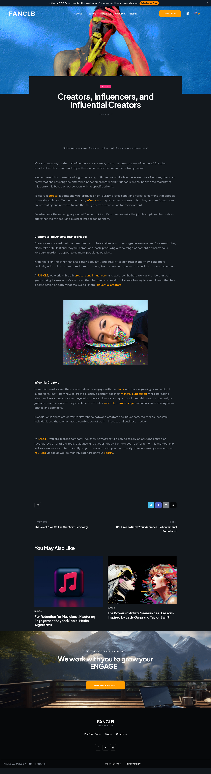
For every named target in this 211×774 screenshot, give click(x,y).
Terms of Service (112, 763)
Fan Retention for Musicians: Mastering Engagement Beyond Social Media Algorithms (64, 620)
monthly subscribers (134, 394)
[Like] (37, 505)
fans (121, 389)
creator (53, 196)
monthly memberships (119, 403)
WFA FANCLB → (149, 3)
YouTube (40, 453)
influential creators (109, 285)
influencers (94, 200)
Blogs (105, 86)
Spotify (108, 453)
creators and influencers (91, 275)
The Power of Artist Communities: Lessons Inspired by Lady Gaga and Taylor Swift (141, 615)
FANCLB (43, 275)
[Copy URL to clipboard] (173, 505)
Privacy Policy (133, 763)
